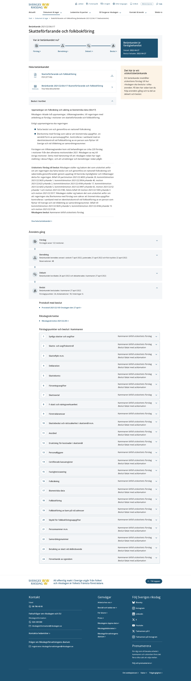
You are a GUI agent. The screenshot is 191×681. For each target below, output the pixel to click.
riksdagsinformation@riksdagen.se (47, 626)
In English (106, 4)
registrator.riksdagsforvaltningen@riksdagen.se (52, 646)
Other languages (121, 4)
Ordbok (135, 4)
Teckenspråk (93, 4)
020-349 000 (37, 622)
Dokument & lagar (41, 18)
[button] (52, 12)
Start (30, 18)
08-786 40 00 (37, 606)
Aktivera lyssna (147, 4)
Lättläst (80, 4)
